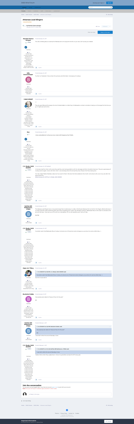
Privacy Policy (64, 413)
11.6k (29, 144)
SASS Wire (38, 27)
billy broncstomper (28, 73)
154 (29, 86)
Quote (39, 67)
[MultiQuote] (36, 68)
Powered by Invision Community (67, 416)
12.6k (29, 111)
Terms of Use (40, 422)
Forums (23, 11)
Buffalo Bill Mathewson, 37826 (28, 207)
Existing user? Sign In (98, 2)
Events (29, 11)
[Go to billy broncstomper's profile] (28, 79)
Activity (30, 7)
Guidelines (35, 11)
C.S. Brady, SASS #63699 (28, 167)
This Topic (106, 7)
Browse (24, 7)
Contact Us (71, 413)
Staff (42, 11)
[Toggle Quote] (37, 271)
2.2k (29, 52)
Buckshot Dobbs (28, 294)
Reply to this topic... (35, 394)
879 (29, 306)
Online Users (48, 11)
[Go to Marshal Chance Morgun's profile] (24, 26)
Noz (28, 132)
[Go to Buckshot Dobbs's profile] (28, 299)
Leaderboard (57, 11)
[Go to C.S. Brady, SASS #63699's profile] (28, 173)
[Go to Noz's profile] (28, 137)
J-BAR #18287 (28, 99)
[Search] (111, 7)
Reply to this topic (105, 32)
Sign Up (109, 2)
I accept (109, 421)
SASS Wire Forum (28, 3)
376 (29, 180)
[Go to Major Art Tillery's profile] (28, 273)
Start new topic (91, 32)
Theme (57, 413)
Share (98, 26)
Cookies (77, 413)
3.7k (29, 280)
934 (29, 221)
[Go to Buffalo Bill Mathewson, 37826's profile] (28, 214)
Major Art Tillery (28, 268)
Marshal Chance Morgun (34, 25)
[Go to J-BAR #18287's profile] (28, 104)
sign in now (55, 387)
